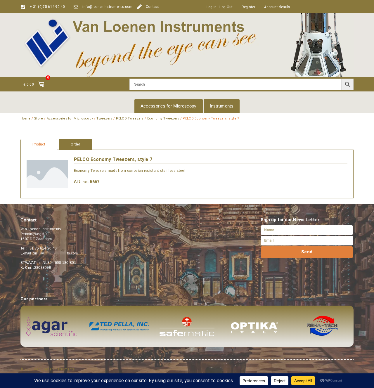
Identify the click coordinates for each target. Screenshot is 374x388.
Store (38, 118)
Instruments (221, 105)
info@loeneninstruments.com (107, 7)
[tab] (187, 144)
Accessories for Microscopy (169, 105)
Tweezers (104, 118)
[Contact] (139, 6)
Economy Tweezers (163, 118)
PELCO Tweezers (130, 118)
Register (248, 7)
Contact (152, 7)
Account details (277, 7)
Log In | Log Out (220, 7)
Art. (78, 181)
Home (25, 118)
